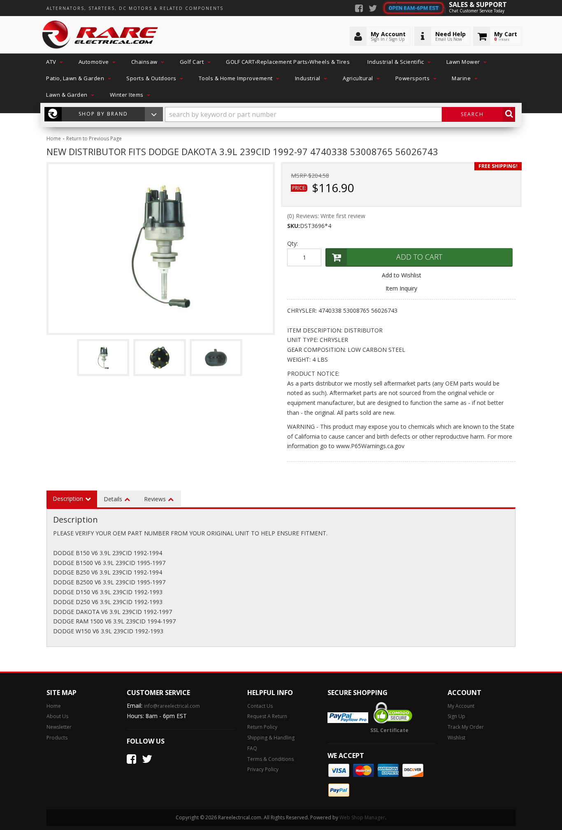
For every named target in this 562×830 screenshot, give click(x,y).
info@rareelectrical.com (172, 705)
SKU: (293, 226)
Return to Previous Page (94, 138)
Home (53, 138)
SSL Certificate (389, 730)
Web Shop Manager (362, 817)
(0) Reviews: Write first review (326, 216)
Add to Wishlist (401, 275)
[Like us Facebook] (359, 9)
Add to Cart (419, 257)
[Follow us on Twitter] (373, 9)
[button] (53, 61)
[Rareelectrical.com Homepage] (100, 35)
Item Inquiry (401, 288)
